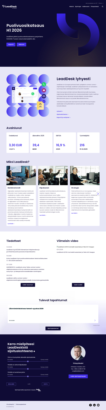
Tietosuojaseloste (21, 404)
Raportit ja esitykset (63, 117)
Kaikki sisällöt (78, 284)
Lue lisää (10, 223)
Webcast (21, 44)
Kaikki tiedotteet (28, 284)
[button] (27, 249)
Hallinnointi (85, 6)
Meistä (71, 6)
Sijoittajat (78, 6)
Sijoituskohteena (62, 114)
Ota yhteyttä (10, 404)
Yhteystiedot (95, 6)
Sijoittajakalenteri (53, 328)
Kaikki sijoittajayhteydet (78, 376)
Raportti (11, 44)
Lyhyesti (59, 111)
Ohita (46, 384)
